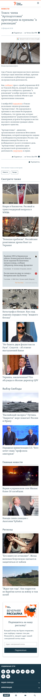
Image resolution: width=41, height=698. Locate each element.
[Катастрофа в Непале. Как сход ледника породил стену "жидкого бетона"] (20, 299)
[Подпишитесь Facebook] (8, 672)
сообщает (9, 85)
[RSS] (32, 672)
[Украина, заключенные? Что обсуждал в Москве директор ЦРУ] (20, 365)
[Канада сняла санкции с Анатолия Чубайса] (20, 506)
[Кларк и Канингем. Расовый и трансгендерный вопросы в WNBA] (20, 194)
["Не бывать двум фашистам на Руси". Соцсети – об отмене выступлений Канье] (20, 332)
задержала (17, 104)
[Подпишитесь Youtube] (18, 672)
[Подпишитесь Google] (3, 672)
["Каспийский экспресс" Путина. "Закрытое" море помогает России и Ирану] (20, 402)
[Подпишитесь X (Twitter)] (13, 672)
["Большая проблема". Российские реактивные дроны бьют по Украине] (20, 227)
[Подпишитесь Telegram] (23, 672)
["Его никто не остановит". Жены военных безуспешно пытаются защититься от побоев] (20, 543)
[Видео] (25, 695)
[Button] (17, 33)
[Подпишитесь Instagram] (28, 672)
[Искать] (35, 695)
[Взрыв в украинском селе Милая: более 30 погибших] (20, 476)
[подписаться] (8, 676)
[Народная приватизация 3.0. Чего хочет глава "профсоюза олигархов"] (20, 435)
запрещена (17, 151)
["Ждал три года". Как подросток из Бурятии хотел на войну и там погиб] (20, 576)
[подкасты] (16, 695)
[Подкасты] (3, 676)
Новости (5, 9)
